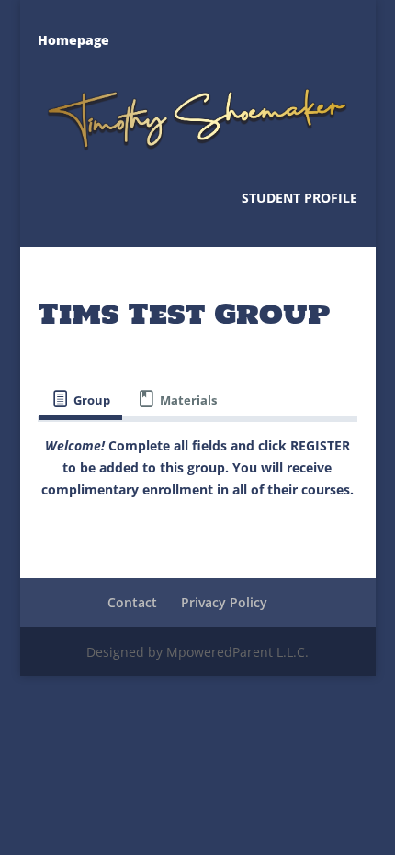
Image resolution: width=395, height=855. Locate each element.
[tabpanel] (197, 467)
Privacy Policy (224, 602)
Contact (132, 602)
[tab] (81, 399)
